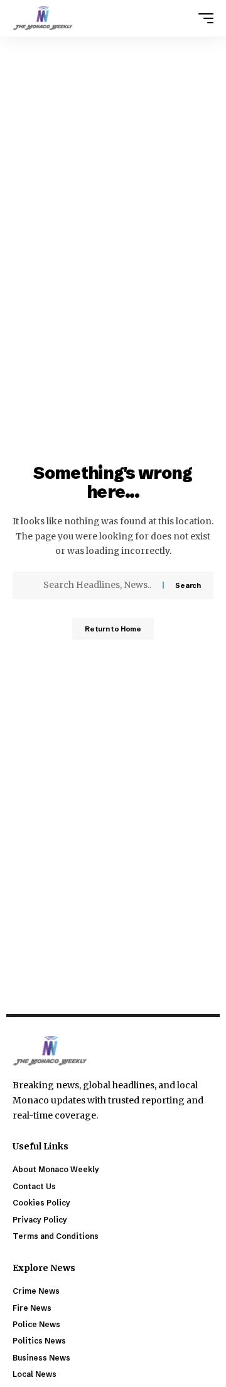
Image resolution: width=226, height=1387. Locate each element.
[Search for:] (98, 585)
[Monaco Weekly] (43, 18)
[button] (202, 18)
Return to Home (113, 628)
